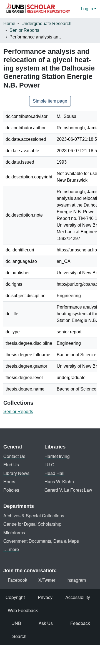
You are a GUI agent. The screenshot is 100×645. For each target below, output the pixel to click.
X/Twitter (46, 580)
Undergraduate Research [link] (46, 23)
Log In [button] (87, 8)
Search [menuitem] (19, 636)
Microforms (14, 532)
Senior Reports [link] (24, 30)
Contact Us (14, 456)
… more (11, 549)
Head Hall (54, 473)
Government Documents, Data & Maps (41, 541)
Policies (11, 490)
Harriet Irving (57, 456)
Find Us (11, 464)
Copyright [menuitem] (15, 597)
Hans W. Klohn (59, 481)
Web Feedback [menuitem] (23, 610)
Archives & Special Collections (33, 515)
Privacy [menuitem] (45, 597)
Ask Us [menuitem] (46, 623)
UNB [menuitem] (16, 623)
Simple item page (50, 101)
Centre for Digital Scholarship (32, 524)
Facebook (17, 580)
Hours (9, 481)
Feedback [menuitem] (80, 623)
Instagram (76, 580)
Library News (16, 473)
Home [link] (9, 23)
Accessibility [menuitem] (77, 597)
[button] (37, 9)
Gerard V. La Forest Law (68, 490)
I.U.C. (50, 464)
